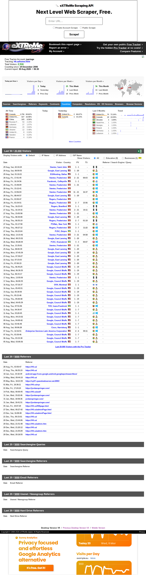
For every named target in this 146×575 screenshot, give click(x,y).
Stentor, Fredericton (58, 178)
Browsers (119, 104)
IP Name (45, 155)
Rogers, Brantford (59, 206)
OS (98, 104)
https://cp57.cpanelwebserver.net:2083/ (42, 381)
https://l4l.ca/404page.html (37, 406)
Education (112, 158)
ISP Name (77, 155)
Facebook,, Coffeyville (57, 181)
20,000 (18, 151)
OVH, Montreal (60, 285)
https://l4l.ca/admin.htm (36, 424)
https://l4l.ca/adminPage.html (38, 410)
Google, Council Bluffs (57, 267)
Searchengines (19, 104)
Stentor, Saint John (58, 167)
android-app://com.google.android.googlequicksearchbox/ (51, 374)
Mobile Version (98, 528)
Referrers (33, 104)
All (97, 158)
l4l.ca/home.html (22, 61)
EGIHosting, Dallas (58, 174)
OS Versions (107, 104)
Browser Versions (134, 104)
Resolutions (90, 104)
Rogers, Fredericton (58, 199)
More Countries (75, 142)
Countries (66, 104)
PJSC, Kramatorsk (59, 242)
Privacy (142, 532)
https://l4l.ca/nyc (33, 385)
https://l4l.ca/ (31, 367)
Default (31, 155)
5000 (17, 356)
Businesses (131, 158)
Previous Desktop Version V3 (76, 528)
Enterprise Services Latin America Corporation (46, 331)
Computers (77, 104)
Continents (54, 104)
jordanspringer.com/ (34, 399)
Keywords (43, 104)
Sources (6, 104)
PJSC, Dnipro (61, 231)
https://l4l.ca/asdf (33, 392)
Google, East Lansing (57, 171)
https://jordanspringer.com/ (38, 388)
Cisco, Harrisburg (59, 327)
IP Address (61, 155)
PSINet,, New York (59, 224)
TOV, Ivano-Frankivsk (57, 306)
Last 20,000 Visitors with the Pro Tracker (73, 347)
